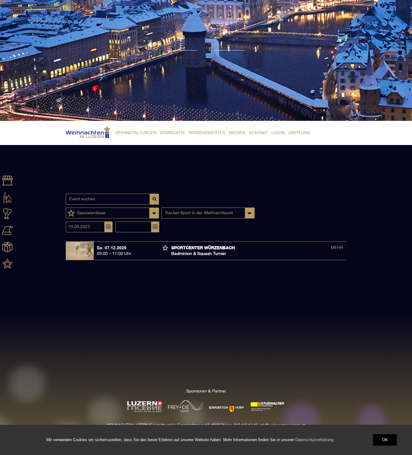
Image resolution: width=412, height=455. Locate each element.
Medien (237, 133)
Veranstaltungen (136, 133)
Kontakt (258, 133)
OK (385, 439)
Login (278, 133)
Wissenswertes (207, 133)
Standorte (172, 133)
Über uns (299, 133)
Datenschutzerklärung (314, 439)
